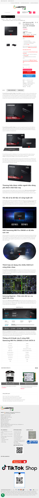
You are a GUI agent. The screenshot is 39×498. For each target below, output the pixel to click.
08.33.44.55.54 (6, 414)
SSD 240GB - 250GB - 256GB (27, 84)
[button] (32, 446)
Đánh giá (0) (20, 90)
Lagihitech (4, 491)
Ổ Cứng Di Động (34, 493)
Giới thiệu (3, 438)
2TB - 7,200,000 (33, 34)
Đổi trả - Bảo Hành (17, 434)
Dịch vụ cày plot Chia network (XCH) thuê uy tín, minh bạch (12, 397)
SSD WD (29, 493)
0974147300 (7, 419)
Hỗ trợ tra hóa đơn (17, 435)
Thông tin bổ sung (11, 90)
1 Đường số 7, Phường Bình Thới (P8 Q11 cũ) (12, 412)
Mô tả (4, 90)
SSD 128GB (7, 492)
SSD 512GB (16, 492)
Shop (7, 19)
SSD (10, 19)
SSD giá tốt (8, 491)
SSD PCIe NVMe (23, 491)
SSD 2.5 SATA (17, 491)
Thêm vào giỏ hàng (28, 69)
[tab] (3, 90)
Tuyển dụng (3, 440)
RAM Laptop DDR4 (21, 493)
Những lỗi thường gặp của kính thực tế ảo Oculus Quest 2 (12, 398)
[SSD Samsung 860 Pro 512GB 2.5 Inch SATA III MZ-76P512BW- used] (37, 22)
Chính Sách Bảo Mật (5, 439)
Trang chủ (2, 19)
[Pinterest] (29, 86)
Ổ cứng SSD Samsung (6, 127)
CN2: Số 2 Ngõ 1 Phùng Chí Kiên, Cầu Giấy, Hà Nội (6, 437)
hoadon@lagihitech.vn (6, 426)
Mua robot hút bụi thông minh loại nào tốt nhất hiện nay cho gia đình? (14, 399)
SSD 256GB (12, 492)
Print (24, 80)
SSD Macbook (34, 491)
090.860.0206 (6, 420)
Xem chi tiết (26, 55)
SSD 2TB (24, 492)
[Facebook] (28, 86)
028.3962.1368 (9, 417)
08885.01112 (6, 418)
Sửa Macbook (28, 491)
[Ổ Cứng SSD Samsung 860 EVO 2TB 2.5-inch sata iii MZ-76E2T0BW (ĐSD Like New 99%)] (35, 22)
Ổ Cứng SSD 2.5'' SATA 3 (16, 19)
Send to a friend (30, 80)
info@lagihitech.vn (21, 424)
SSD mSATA (13, 491)
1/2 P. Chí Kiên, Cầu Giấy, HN (10, 413)
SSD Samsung (15, 493)
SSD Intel (26, 493)
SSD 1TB (20, 492)
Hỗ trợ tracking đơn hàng (18, 436)
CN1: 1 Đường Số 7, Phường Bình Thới (7, 434)
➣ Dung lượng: (25, 31)
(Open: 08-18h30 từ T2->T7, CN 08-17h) (6, 432)
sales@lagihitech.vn (6, 423)
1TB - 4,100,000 (28, 32)
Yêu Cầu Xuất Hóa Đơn (18, 437)
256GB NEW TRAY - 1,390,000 (28, 36)
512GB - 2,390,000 (26, 34)
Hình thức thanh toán (17, 431)
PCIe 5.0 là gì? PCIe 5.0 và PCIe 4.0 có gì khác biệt (11, 396)
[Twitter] (27, 86)
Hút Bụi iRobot (28, 492)
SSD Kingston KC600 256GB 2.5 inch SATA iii (9, 386)
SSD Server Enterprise (8, 493)
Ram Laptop (3, 492)
